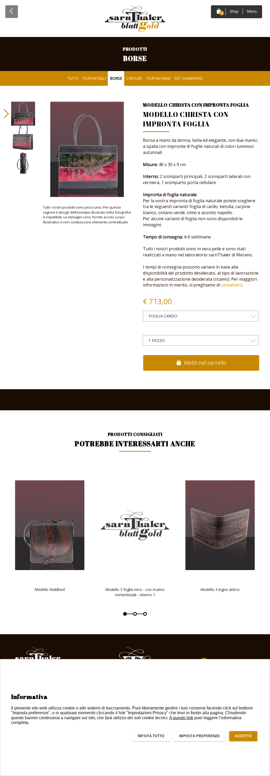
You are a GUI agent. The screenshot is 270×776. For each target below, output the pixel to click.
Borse (116, 78)
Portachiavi (158, 78)
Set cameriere (188, 78)
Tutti (73, 78)
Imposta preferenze (199, 736)
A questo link (181, 718)
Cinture (134, 78)
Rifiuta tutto (151, 736)
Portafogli (94, 78)
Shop (234, 11)
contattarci (231, 285)
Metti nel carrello (204, 362)
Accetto (243, 736)
